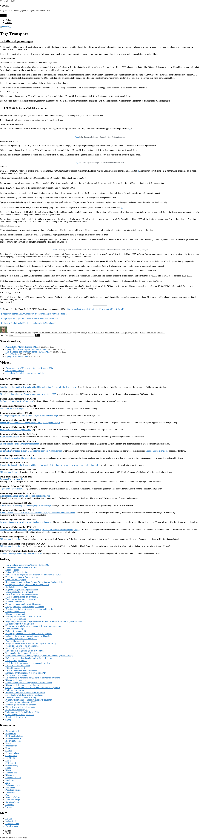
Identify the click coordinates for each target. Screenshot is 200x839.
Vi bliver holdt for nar (9, 437)
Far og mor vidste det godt (16, 675)
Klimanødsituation (13, 777)
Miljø (7, 782)
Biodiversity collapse (14, 741)
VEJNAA (4, 6)
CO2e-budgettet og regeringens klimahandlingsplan (27, 663)
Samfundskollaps (12, 800)
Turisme (8, 807)
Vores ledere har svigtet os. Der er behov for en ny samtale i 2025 (28, 394)
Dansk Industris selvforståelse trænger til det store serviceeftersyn (33, 626)
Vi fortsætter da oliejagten (16, 709)
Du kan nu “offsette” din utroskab (19, 624)
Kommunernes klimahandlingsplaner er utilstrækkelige (28, 682)
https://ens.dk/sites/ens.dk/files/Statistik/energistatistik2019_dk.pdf (95, 309)
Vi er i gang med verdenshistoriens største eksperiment (28, 633)
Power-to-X (10, 792)
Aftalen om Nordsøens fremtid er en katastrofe (25, 692)
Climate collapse (12, 753)
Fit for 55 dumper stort (15, 668)
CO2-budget (10, 758)
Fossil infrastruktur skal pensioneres (20, 599)
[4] (79, 281)
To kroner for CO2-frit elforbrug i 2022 (22, 712)
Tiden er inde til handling (10, 539)
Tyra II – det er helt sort (15, 619)
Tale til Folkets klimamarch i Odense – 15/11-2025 (27, 352)
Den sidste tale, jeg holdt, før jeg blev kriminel (25, 651)
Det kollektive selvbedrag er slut (14, 408)
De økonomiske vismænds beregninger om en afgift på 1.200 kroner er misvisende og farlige (39, 529)
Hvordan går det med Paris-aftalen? (20, 705)
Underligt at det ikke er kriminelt (19, 592)
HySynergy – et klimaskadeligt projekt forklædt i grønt (28, 658)
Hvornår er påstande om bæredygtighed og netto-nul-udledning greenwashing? (39, 655)
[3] (122, 207)
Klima (90, 332)
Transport (125, 332)
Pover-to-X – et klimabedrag (12, 479)
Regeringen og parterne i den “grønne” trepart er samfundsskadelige (29, 415)
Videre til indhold (7, 1)
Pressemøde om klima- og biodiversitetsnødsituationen (28, 700)
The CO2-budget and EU (16, 660)
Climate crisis (11, 755)
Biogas (8, 743)
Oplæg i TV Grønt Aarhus (16, 357)
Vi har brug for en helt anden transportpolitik (24, 373)
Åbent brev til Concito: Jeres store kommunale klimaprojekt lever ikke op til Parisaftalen (37, 512)
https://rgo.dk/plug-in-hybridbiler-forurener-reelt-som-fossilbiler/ (30, 318)
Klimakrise (99, 332)
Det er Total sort (12, 354)
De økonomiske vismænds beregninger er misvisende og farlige (32, 678)
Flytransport (10, 763)
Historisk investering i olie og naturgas (21, 707)
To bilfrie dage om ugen (16, 41)
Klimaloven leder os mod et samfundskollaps (24, 685)
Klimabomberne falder (15, 611)
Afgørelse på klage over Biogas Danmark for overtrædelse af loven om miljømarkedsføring (44, 621)
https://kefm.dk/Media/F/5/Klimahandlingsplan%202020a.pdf (29, 323)
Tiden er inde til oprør (9, 472)
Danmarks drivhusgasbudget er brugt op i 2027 (25, 673)
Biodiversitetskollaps (14, 736)
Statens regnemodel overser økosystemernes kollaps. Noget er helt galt (30, 422)
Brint (7, 748)
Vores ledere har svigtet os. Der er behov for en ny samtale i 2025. (33, 575)
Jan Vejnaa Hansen (23, 332)
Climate (8, 750)
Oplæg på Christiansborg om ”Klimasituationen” (26, 349)
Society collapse (12, 802)
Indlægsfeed (10, 821)
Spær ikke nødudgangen (15, 579)
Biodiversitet (10, 733)
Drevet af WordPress (18, 838)
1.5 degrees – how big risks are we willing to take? (27, 584)
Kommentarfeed (12, 823)
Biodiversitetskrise (13, 738)
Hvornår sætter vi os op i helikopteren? (22, 594)
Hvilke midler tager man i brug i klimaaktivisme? (21, 553)
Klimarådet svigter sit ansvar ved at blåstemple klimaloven (25, 496)
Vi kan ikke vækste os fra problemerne (22, 646)
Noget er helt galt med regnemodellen (21, 589)
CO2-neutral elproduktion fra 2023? (20, 702)
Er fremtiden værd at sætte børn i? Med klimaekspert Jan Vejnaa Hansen (31, 451)
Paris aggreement (12, 785)
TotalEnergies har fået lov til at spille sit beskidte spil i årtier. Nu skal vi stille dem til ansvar (39, 387)
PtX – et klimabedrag (14, 641)
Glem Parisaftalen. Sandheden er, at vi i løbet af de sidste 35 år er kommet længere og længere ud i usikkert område (49, 465)
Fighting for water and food (17, 631)
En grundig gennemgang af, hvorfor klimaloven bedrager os (25, 522)
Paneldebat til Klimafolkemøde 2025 (21, 347)
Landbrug (9, 780)
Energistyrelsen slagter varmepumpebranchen (19, 444)
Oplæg (8, 20)
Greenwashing (11, 765)
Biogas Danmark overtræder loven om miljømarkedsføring (30, 643)
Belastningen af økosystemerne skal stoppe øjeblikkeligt (29, 609)
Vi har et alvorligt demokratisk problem (22, 653)
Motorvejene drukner (14, 370)
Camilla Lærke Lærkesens (157, 451)
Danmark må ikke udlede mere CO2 (21, 638)
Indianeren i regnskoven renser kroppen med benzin (27, 636)
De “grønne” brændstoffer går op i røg (16, 401)
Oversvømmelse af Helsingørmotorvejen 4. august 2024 (29, 368)
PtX (7, 795)
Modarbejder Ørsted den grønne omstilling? (24, 695)
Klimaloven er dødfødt (15, 614)
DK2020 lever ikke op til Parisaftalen (21, 670)
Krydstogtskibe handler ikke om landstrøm (18, 458)
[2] (138, 171)
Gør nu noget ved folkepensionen (19, 714)
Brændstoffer (11, 746)
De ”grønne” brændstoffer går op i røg (21, 577)
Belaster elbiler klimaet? (15, 717)
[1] (130, 128)
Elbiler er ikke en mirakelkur (17, 665)
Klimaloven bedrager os (15, 680)
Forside (8, 22)
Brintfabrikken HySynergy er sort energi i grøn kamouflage (25, 505)
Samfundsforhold (112, 332)
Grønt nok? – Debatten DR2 (12, 489)
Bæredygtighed (12, 731)
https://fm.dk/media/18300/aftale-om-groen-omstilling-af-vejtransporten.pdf (35, 314)
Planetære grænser (13, 790)
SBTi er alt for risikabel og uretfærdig (16, 429)
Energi (84, 332)
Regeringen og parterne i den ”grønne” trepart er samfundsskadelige (34, 582)
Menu (3, 15)
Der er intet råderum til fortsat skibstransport (24, 604)
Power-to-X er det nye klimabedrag (20, 697)
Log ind (8, 818)
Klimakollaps (11, 773)
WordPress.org (11, 826)
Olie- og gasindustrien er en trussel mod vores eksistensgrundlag (32, 687)
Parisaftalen (10, 787)
